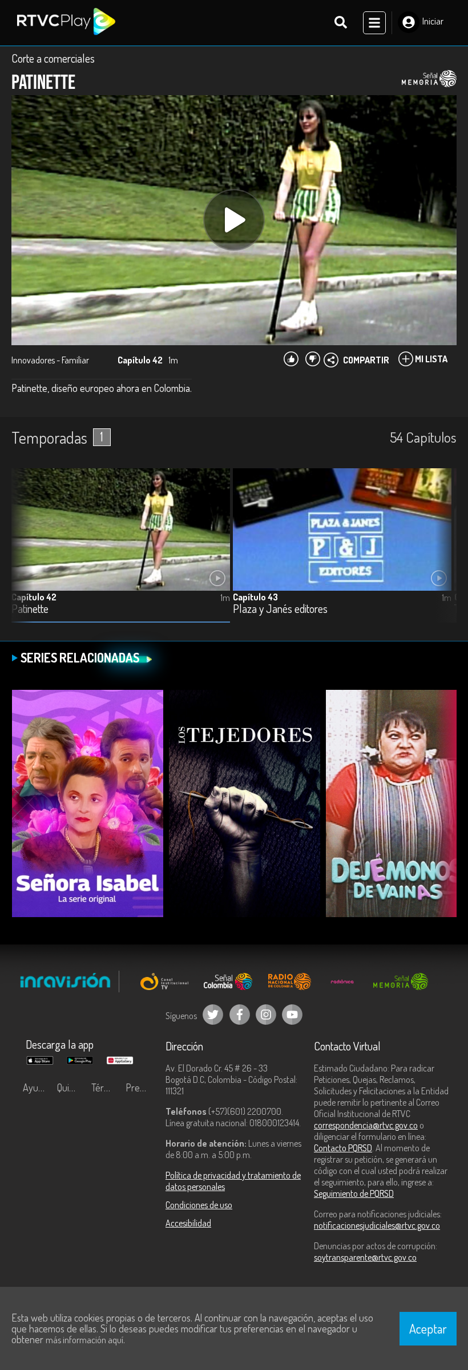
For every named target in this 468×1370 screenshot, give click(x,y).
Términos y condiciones (105, 1087)
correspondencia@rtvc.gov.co (366, 1125)
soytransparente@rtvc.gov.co (365, 1257)
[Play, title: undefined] (234, 220)
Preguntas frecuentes (140, 1087)
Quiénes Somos (71, 1087)
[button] (442, 553)
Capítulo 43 (255, 597)
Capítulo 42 (34, 597)
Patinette (30, 609)
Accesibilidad (188, 1223)
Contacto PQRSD (343, 1148)
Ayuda (35, 1087)
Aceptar (428, 1328)
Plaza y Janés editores (280, 609)
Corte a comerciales (53, 58)
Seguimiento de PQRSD (354, 1193)
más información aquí (84, 1340)
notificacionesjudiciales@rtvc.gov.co (377, 1225)
